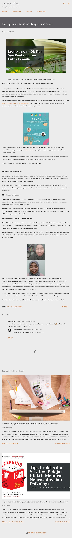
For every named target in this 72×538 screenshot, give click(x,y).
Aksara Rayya (10, 3)
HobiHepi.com (28, 150)
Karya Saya (29, 11)
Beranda (5, 11)
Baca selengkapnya (62, 444)
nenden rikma (18, 329)
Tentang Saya (16, 11)
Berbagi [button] (65, 307)
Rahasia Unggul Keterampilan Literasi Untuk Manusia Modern (30, 423)
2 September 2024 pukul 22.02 (32, 329)
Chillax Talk (11, 307)
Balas (10, 338)
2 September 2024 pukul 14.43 (26, 321)
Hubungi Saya (41, 11)
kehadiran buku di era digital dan (15, 103)
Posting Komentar (16, 522)
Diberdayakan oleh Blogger (37, 533)
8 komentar (13, 444)
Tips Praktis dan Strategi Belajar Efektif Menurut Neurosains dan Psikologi (35, 501)
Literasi (19, 307)
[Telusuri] (64, 3)
